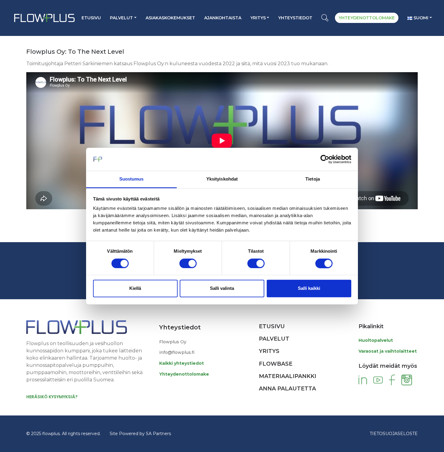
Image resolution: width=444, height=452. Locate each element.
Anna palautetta (287, 388)
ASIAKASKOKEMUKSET (170, 18)
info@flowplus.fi (177, 352)
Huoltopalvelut (376, 340)
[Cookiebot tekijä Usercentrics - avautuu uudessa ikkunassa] (324, 159)
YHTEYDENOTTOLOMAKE (367, 18)
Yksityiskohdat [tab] (222, 179)
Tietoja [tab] (312, 179)
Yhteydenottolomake (184, 374)
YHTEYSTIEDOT (295, 18)
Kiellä (135, 288)
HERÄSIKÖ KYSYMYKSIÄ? (52, 397)
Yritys (258, 18)
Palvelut (121, 18)
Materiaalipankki (287, 376)
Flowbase (275, 364)
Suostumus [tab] (131, 179)
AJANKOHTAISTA (222, 18)
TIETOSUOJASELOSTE (394, 433)
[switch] (188, 263)
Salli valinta (222, 288)
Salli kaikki (309, 288)
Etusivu (91, 18)
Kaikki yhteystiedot (181, 363)
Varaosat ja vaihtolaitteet (388, 351)
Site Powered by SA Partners (140, 433)
